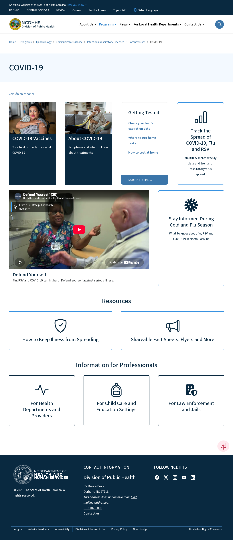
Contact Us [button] (192, 24)
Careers (77, 10)
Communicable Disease (69, 42)
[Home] (32, 20)
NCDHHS (14, 10)
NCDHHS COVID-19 (38, 10)
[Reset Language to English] (135, 10)
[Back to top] (223, 446)
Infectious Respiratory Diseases (105, 42)
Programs (26, 42)
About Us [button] (86, 24)
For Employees (97, 10)
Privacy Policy (119, 529)
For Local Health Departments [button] (156, 24)
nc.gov (18, 529)
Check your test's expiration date (140, 126)
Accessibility (62, 529)
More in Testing (138, 180)
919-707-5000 (93, 508)
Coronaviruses (137, 42)
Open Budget (141, 529)
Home (12, 42)
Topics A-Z (119, 10)
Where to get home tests (142, 141)
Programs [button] (106, 24)
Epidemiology (44, 42)
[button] (219, 24)
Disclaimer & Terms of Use (90, 529)
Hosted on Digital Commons (205, 529)
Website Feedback (38, 529)
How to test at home (143, 152)
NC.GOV (60, 10)
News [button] (123, 24)
